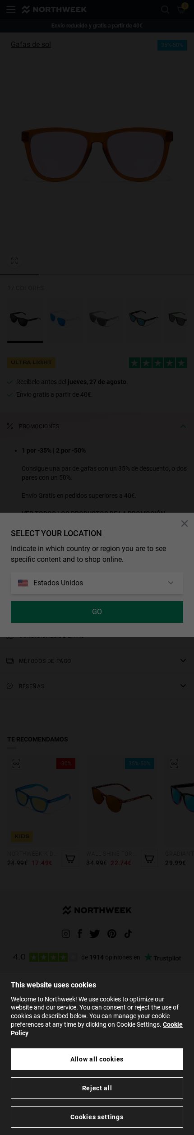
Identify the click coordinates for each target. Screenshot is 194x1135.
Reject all (97, 1088)
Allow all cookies (97, 1059)
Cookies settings (96, 1117)
